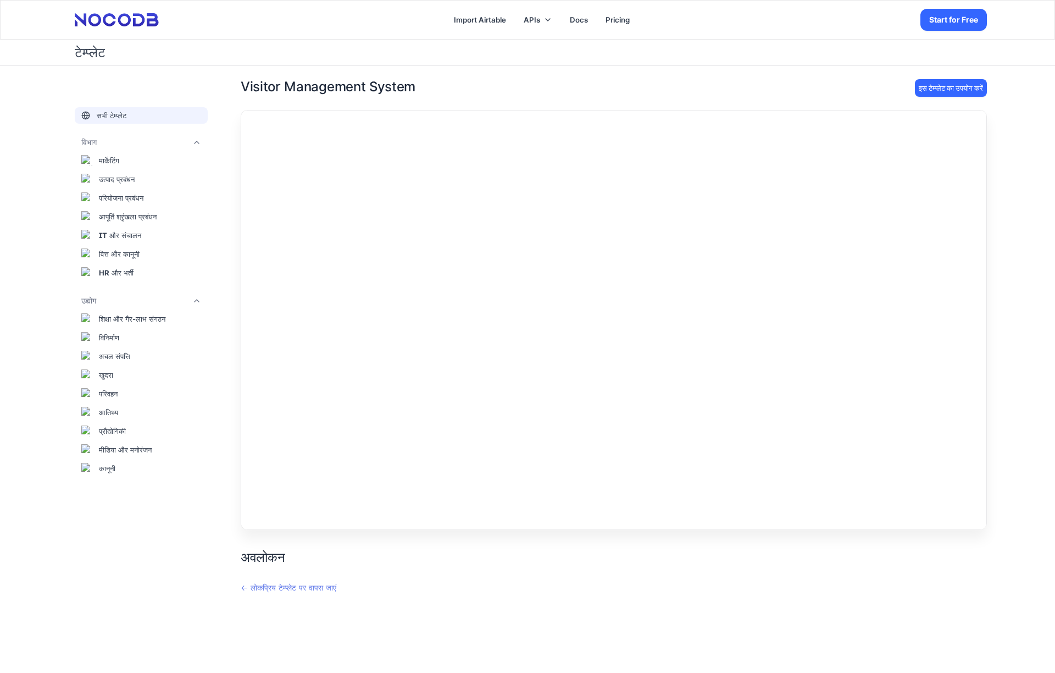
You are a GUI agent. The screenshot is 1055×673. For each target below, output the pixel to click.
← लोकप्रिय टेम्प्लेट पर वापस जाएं (288, 587)
